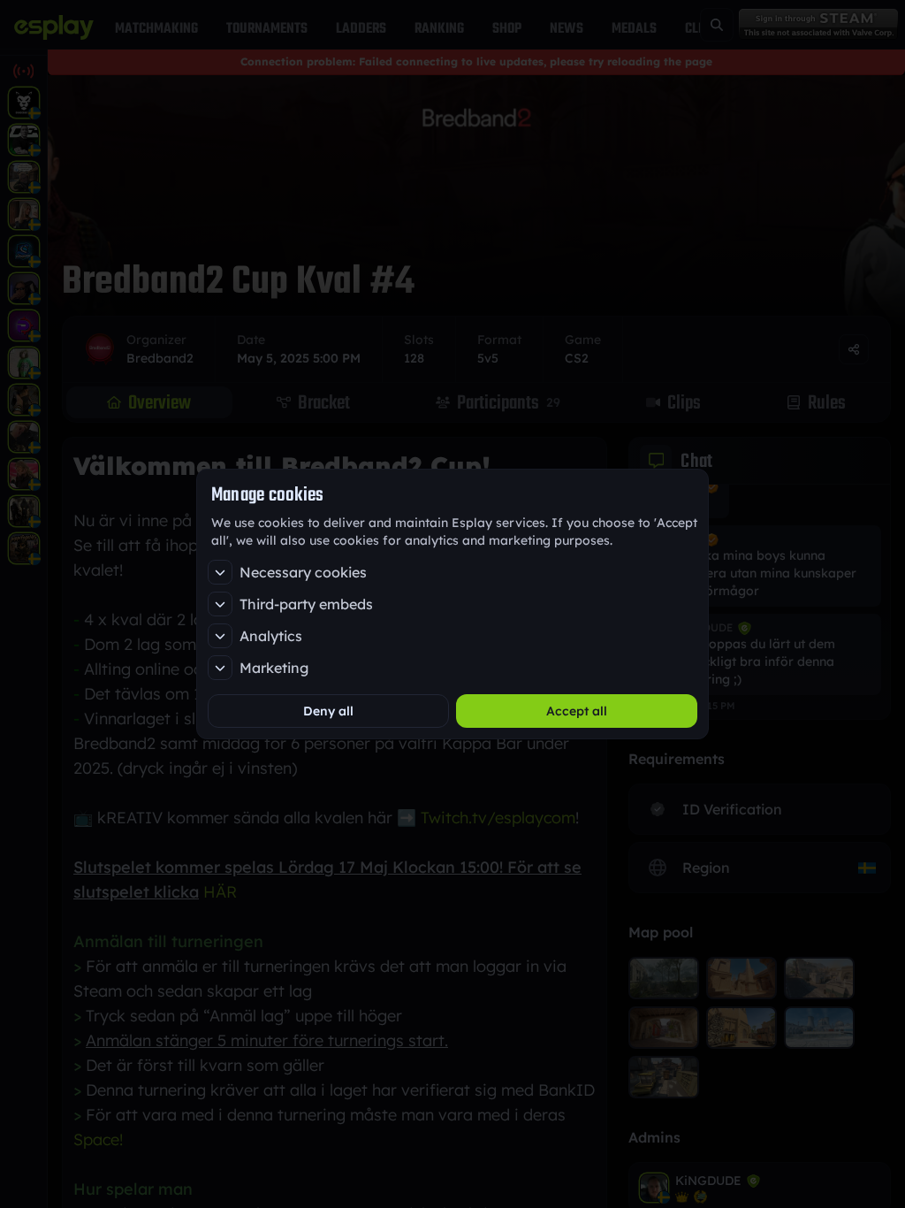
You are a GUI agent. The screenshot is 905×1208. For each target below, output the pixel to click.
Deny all (328, 711)
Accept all (576, 711)
